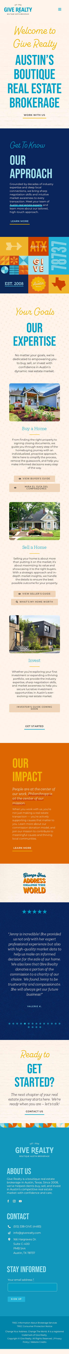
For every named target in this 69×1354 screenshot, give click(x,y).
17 (36, 1027)
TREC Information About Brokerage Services (34, 1323)
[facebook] (8, 1201)
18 (40, 1027)
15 (29, 1027)
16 (32, 1027)
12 (52, 1024)
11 (48, 1024)
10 (44, 1024)
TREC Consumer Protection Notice (34, 1326)
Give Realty (14, 1179)
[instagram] (14, 1201)
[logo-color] (18, 5)
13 (56, 1024)
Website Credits (38, 1342)
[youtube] (20, 1201)
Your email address (21, 1279)
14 (59, 1024)
